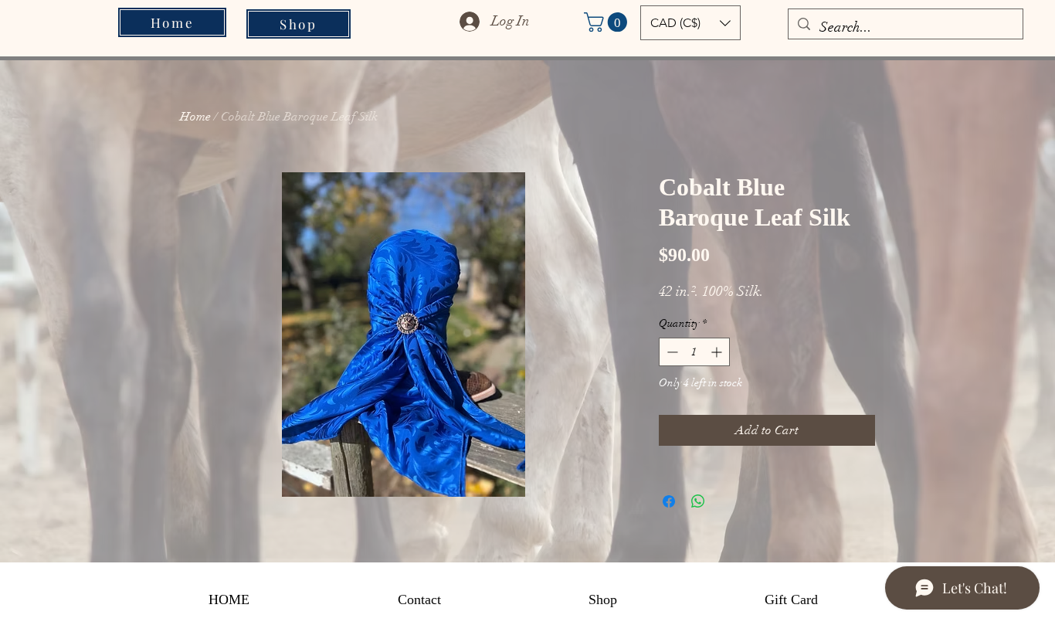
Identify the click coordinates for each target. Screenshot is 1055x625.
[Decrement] (670, 351)
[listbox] (690, 22)
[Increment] (718, 351)
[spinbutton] (694, 351)
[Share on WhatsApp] (698, 501)
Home (195, 116)
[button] (608, 22)
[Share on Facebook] (669, 501)
